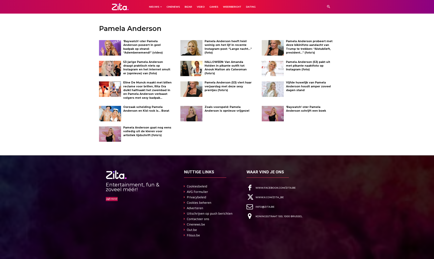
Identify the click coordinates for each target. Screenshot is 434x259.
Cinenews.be (196, 224)
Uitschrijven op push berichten (209, 213)
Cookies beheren (199, 203)
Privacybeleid (196, 197)
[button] (328, 6)
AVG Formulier (197, 192)
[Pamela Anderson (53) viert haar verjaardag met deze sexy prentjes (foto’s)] (191, 89)
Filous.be (193, 235)
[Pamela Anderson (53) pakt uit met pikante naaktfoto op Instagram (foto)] (273, 68)
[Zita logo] (120, 6)
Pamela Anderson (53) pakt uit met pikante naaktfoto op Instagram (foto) (308, 65)
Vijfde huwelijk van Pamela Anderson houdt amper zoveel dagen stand (308, 86)
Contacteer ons (198, 219)
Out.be (192, 230)
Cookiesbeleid (197, 186)
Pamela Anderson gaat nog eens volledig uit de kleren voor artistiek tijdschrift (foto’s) (147, 131)
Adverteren (195, 208)
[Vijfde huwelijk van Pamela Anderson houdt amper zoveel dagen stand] (273, 89)
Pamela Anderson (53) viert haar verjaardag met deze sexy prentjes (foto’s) (228, 86)
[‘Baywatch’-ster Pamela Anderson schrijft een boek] (273, 113)
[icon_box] (271, 187)
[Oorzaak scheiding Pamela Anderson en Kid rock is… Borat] (110, 113)
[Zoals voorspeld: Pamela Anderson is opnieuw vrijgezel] (191, 113)
